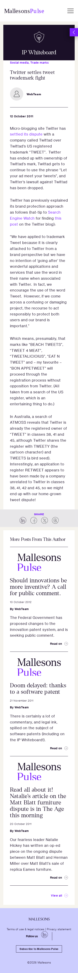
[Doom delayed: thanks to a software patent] (39, 667)
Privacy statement (59, 929)
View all (56, 895)
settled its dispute (26, 134)
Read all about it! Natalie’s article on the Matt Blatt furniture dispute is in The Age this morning (38, 802)
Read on (56, 644)
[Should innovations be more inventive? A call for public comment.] (39, 562)
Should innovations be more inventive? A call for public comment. (38, 586)
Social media (19, 62)
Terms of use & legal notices (25, 929)
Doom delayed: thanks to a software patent (38, 688)
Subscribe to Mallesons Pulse (39, 949)
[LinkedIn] (44, 934)
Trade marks (39, 62)
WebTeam (22, 609)
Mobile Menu (70, 11)
